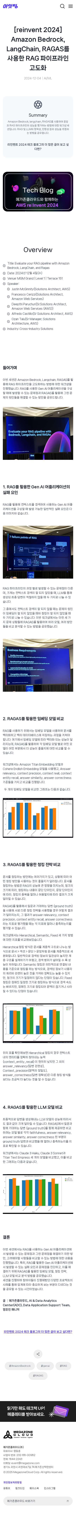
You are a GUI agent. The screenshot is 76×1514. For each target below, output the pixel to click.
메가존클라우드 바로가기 (21, 1501)
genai (45, 1365)
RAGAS (38, 1375)
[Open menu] (70, 6)
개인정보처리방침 (12, 1482)
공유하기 (38, 1354)
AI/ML (48, 78)
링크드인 (20, 1488)
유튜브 (6, 1488)
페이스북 (34, 1488)
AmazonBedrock (20, 1365)
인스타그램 (49, 1488)
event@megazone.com (25, 1463)
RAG (63, 1365)
